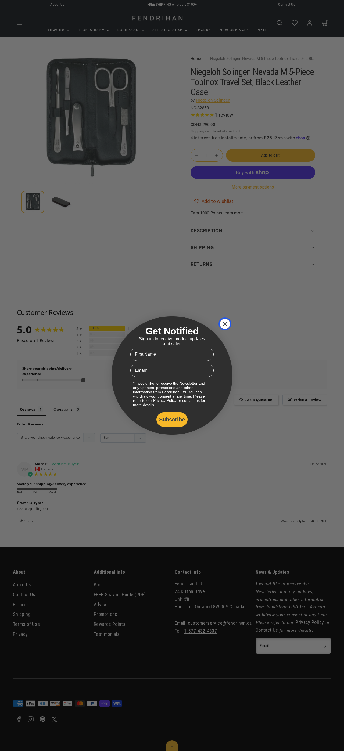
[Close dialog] (225, 324)
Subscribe (172, 420)
